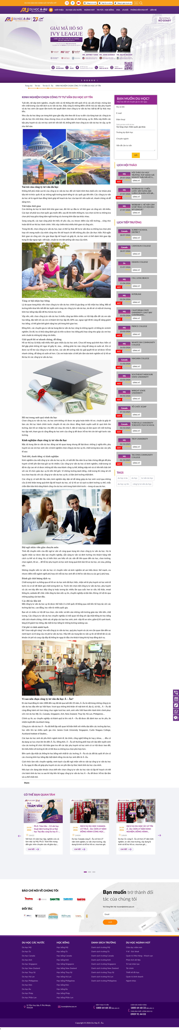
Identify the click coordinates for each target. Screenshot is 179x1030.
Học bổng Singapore (65, 964)
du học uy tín (123, 484)
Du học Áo (26, 989)
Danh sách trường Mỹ (100, 947)
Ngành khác (131, 980)
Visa (118, 10)
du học (134, 478)
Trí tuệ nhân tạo (132, 964)
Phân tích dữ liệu (133, 960)
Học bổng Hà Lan (64, 976)
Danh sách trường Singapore (103, 964)
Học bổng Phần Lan (65, 997)
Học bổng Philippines (66, 980)
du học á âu (123, 478)
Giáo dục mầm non (134, 947)
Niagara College (140, 358)
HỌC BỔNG (63, 943)
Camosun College (141, 246)
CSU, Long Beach (140, 278)
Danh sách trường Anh (101, 960)
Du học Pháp (27, 993)
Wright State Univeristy (138, 391)
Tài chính (130, 968)
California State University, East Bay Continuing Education (142, 313)
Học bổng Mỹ (62, 947)
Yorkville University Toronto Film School (143, 424)
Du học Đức (27, 985)
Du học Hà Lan (28, 976)
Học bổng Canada (64, 955)
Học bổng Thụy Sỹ (64, 972)
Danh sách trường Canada (102, 955)
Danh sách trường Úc (100, 951)
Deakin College (140, 262)
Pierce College (139, 326)
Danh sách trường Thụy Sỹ (102, 972)
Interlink (136, 294)
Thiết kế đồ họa (132, 972)
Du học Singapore (29, 964)
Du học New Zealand (31, 968)
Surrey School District (139, 231)
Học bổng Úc (62, 951)
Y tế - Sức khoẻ (132, 951)
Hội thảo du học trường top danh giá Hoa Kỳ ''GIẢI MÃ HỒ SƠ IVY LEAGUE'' (143, 176)
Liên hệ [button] (153, 10)
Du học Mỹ (26, 947)
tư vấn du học (147, 478)
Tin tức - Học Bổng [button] (105, 10)
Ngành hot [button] (89, 10)
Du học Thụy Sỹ (28, 972)
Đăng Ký (136, 181)
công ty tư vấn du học (142, 484)
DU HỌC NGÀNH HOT (138, 943)
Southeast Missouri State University (142, 375)
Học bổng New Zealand (67, 968)
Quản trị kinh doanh (134, 976)
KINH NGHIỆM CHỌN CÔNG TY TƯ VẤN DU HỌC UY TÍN (78, 86)
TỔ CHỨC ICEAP (139, 406)
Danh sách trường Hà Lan (102, 976)
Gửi (135, 155)
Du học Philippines (30, 980)
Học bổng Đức (63, 985)
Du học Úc (26, 951)
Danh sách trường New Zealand (105, 968)
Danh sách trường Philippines (104, 980)
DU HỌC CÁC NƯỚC (33, 943)
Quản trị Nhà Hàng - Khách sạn (139, 955)
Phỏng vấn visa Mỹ (139, 10)
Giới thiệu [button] (59, 10)
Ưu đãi (125, 10)
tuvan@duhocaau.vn (125, 906)
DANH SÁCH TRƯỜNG (103, 943)
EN (136, 3)
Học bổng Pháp (63, 993)
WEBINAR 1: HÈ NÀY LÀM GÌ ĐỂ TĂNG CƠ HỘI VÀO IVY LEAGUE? (143, 206)
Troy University (140, 439)
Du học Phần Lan (29, 997)
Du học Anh (27, 960)
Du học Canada (28, 955)
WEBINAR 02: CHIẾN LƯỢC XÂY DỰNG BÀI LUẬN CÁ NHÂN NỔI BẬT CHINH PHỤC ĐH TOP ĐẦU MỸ (143, 193)
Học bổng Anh (63, 960)
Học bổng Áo (62, 989)
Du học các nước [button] (74, 10)
